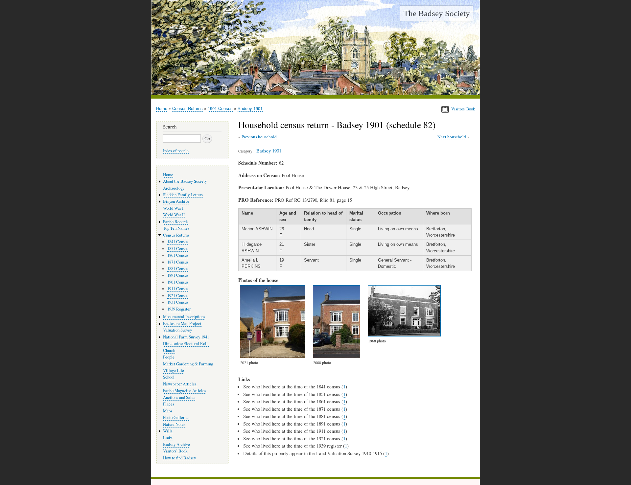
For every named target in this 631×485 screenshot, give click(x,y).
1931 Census (177, 302)
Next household (451, 137)
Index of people (176, 150)
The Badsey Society (437, 13)
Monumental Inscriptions (184, 316)
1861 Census (177, 255)
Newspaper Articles (180, 384)
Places (168, 404)
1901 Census (220, 108)
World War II (174, 215)
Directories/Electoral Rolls (186, 343)
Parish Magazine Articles (184, 390)
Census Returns (187, 108)
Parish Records (175, 221)
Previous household (259, 137)
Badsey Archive (176, 444)
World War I (173, 208)
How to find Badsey (179, 458)
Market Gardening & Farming (188, 364)
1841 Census (177, 241)
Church (169, 350)
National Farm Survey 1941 (186, 337)
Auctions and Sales (179, 397)
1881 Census (177, 268)
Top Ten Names (176, 228)
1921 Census (177, 295)
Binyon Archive (176, 201)
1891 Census (177, 275)
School (169, 377)
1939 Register (179, 309)
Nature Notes (174, 424)
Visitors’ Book (175, 451)
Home (161, 108)
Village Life (173, 370)
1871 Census (177, 262)
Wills (168, 431)
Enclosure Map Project (182, 323)
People (169, 357)
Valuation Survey (177, 330)
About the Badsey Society (185, 181)
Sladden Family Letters (183, 194)
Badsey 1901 (250, 108)
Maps (167, 411)
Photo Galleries (176, 417)
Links (168, 438)
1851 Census (177, 248)
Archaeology (173, 188)
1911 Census (177, 288)
